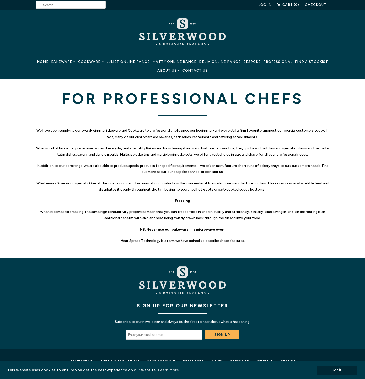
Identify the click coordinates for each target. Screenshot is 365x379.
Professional (277, 62)
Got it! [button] (337, 370)
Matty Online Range (174, 62)
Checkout (316, 5)
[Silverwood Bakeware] (182, 33)
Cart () (290, 5)
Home (43, 62)
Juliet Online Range (128, 62)
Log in (265, 5)
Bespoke (252, 62)
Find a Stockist (311, 62)
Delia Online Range (220, 62)
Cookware (89, 62)
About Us (167, 70)
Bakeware (62, 62)
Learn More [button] (168, 370)
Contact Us (195, 70)
